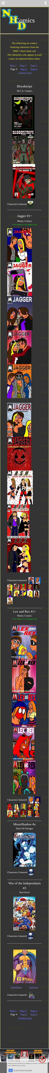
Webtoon (33, 987)
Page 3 (34, 65)
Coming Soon (25, 72)
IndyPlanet (16, 987)
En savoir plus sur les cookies (22, 1070)
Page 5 (24, 69)
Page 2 (23, 65)
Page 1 (13, 65)
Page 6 (34, 69)
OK (11, 1070)
